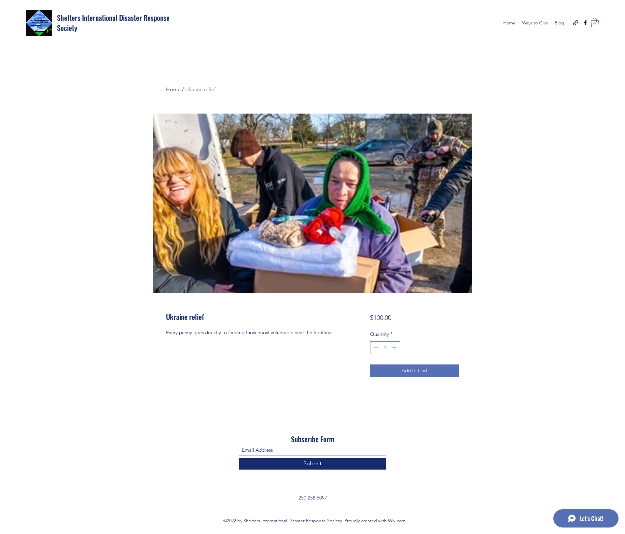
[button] (595, 22)
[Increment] (394, 348)
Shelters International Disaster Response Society (113, 22)
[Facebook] (585, 23)
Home (173, 89)
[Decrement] (375, 348)
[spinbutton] (385, 348)
